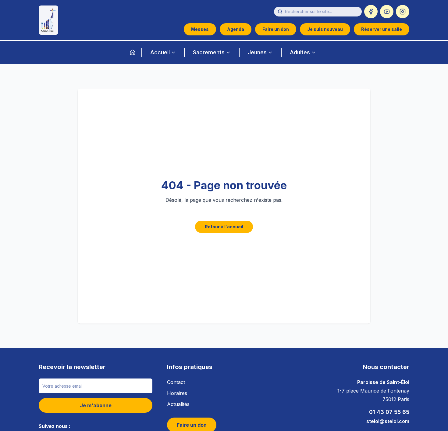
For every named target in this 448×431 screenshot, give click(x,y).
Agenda (235, 29)
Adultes (300, 52)
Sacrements (209, 52)
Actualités (178, 404)
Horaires (177, 393)
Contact (176, 382)
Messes (200, 29)
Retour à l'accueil (224, 226)
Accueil (160, 52)
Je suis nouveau (325, 29)
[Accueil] (132, 52)
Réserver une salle (381, 29)
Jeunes (257, 52)
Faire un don (275, 29)
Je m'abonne (96, 405)
